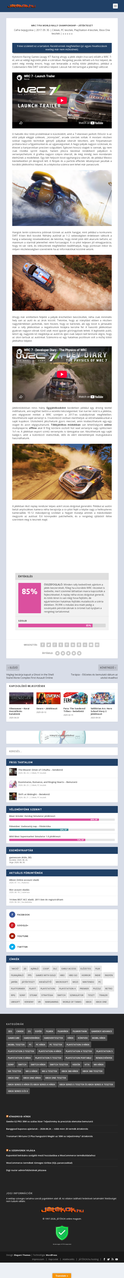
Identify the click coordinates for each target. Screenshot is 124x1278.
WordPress (51, 1255)
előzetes (85, 968)
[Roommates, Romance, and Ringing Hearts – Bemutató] (13, 784)
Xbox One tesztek (55, 1077)
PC (99, 981)
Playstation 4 (67, 988)
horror (86, 975)
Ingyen (109, 975)
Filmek (49, 1031)
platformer (18, 988)
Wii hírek (99, 1064)
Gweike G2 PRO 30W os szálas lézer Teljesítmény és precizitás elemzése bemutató (49, 1121)
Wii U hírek (32, 1071)
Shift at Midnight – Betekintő (34, 794)
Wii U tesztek (49, 1071)
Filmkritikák (80, 1031)
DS (29, 1031)
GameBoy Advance (101, 1031)
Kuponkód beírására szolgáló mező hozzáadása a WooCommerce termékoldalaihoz (50, 1155)
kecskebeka (27, 902)
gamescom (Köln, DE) (20, 857)
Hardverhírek (32, 1037)
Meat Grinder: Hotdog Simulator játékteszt (32, 816)
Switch (61, 995)
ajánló (35, 968)
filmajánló (17, 975)
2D (25, 968)
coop (46, 968)
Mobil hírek (98, 1037)
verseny (29, 1001)
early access (69, 968)
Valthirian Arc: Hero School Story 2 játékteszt (101, 711)
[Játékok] (62, 1212)
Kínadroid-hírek (20, 1116)
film (97, 968)
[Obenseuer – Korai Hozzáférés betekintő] (21, 698)
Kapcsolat (53, 1259)
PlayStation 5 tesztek (48, 1057)
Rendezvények (104, 1057)
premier (84, 988)
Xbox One (101, 1001)
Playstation (48, 988)
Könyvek (83, 1037)
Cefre (17, 30)
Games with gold (46, 975)
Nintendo (88, 981)
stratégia (47, 995)
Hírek (70, 1037)
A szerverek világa (22, 1150)
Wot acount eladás (19, 889)
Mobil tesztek (16, 1044)
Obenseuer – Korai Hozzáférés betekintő (19, 711)
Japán (14, 981)
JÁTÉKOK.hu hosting (88, 1259)
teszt (91, 995)
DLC (55, 968)
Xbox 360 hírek (70, 1071)
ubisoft (15, 1001)
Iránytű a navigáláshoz (62, 735)
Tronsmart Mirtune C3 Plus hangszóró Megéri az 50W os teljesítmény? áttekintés (49, 1136)
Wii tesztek (14, 1071)
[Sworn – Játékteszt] (48, 698)
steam (33, 995)
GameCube (14, 1037)
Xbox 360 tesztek (93, 1071)
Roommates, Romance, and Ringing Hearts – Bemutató (47, 782)
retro (108, 988)
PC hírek (40, 1044)
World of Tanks (72, 1001)
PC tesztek (67, 30)
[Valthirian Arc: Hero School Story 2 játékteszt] (103, 698)
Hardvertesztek (53, 1037)
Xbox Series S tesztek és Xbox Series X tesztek (86, 1084)
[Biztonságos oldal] (62, 1241)
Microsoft (62, 981)
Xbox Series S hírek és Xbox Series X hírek (31, 1084)
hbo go (73, 975)
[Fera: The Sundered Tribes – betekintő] (76, 698)
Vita (87, 1064)
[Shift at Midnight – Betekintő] (13, 796)
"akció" (15, 968)
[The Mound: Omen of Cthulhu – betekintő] (13, 772)
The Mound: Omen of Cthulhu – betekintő (40, 769)
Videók (76, 1064)
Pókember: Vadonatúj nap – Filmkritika (30, 826)
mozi (75, 981)
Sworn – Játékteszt (46, 708)
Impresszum (38, 1259)
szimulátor (76, 995)
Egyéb (38, 1031)
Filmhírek (63, 1031)
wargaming (51, 1001)
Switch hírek (38, 1064)
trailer (103, 995)
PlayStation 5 (104, 1051)
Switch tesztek (59, 1064)
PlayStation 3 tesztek (21, 1051)
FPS (29, 975)
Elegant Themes (22, 1255)
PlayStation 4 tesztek (86, 30)
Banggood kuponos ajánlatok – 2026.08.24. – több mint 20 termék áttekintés (47, 1128)
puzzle (97, 988)
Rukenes (25, 882)
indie (98, 975)
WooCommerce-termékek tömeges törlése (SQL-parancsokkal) (39, 1162)
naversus (26, 892)
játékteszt (28, 981)
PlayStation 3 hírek (78, 1044)
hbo (62, 975)
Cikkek (56, 30)
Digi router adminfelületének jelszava (26, 1170)
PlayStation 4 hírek (50, 1051)
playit (32, 988)
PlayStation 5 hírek (19, 1057)
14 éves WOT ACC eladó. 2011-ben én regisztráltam (36, 899)
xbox (88, 1001)
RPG (13, 995)
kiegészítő (45, 981)
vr (39, 1001)
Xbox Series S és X (18, 1091)
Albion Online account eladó (24, 879)
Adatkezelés (68, 1259)
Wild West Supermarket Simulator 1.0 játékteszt (35, 836)
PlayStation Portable (78, 1057)
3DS (10, 1031)
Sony (22, 995)
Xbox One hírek (32, 1077)
